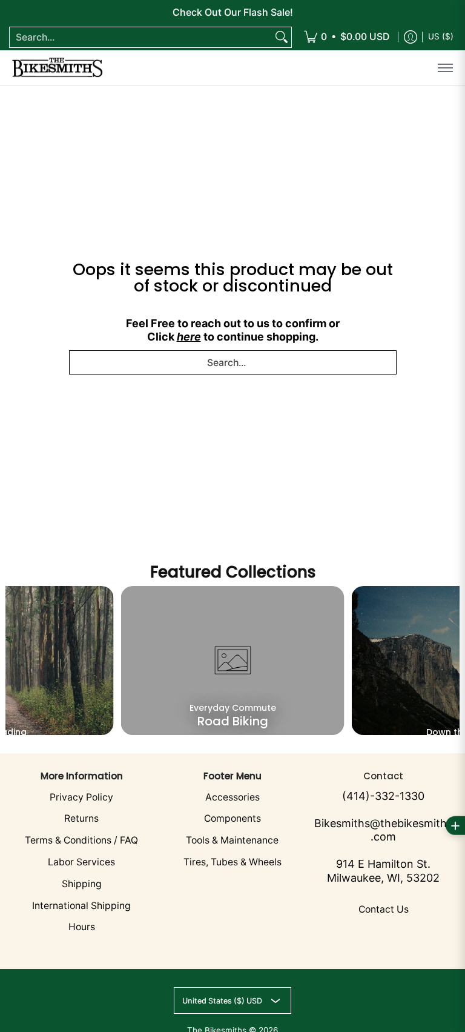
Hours (81, 927)
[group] (233, 660)
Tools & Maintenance (232, 840)
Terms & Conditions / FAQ (81, 840)
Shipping (82, 884)
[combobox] (141, 37)
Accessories (232, 797)
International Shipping (81, 905)
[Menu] (445, 67)
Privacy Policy (81, 797)
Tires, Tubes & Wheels (232, 862)
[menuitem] (346, 37)
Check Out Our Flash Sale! (233, 12)
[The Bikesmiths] (57, 67)
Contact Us (383, 909)
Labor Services (81, 862)
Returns (81, 818)
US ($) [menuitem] (440, 36)
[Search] (281, 37)
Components (232, 818)
